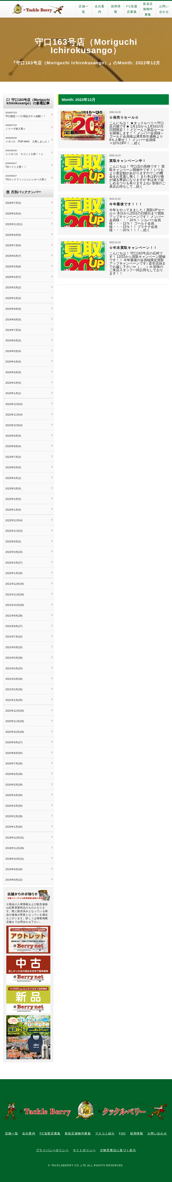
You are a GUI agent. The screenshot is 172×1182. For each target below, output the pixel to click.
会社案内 (100, 9)
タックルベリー (38, 9)
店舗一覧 (84, 9)
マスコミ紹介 (105, 1133)
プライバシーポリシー (52, 1150)
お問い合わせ (164, 9)
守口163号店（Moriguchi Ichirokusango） (86, 46)
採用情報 (116, 9)
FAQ (122, 1133)
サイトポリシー (84, 1150)
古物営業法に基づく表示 (118, 1150)
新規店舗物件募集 (148, 9)
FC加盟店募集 (131, 9)
